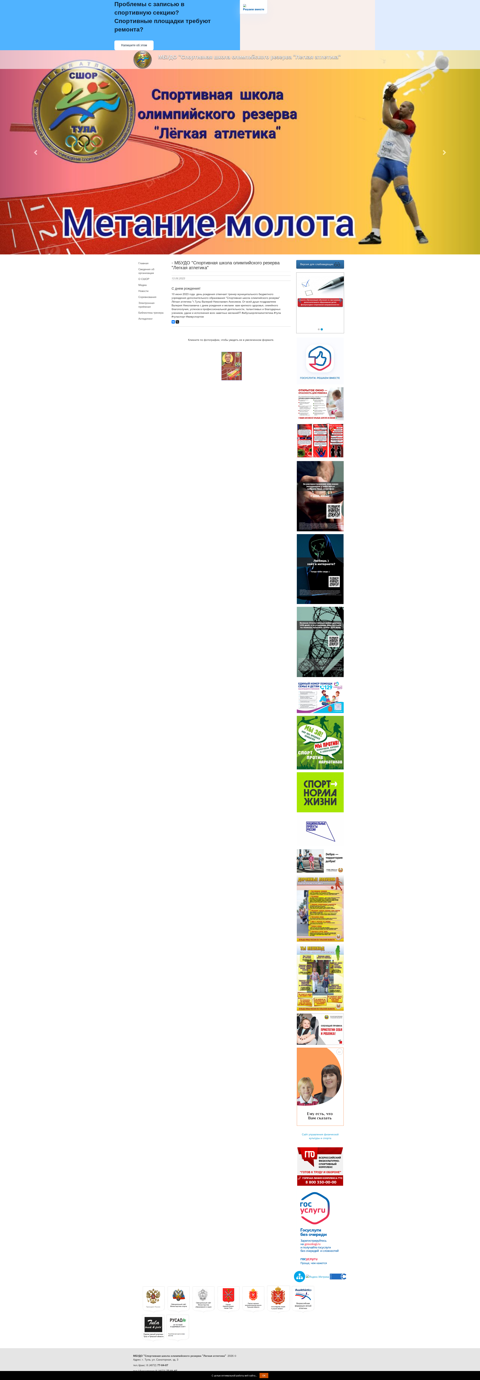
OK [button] (264, 1375)
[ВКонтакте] (173, 322)
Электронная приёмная (146, 304)
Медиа (142, 285)
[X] (177, 322)
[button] (36, 152)
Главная (143, 263)
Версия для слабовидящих (317, 264)
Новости (143, 291)
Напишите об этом (134, 45)
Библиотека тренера (151, 312)
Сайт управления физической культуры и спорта (320, 1136)
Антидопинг (145, 318)
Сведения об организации (146, 271)
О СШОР (143, 279)
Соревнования (147, 297)
